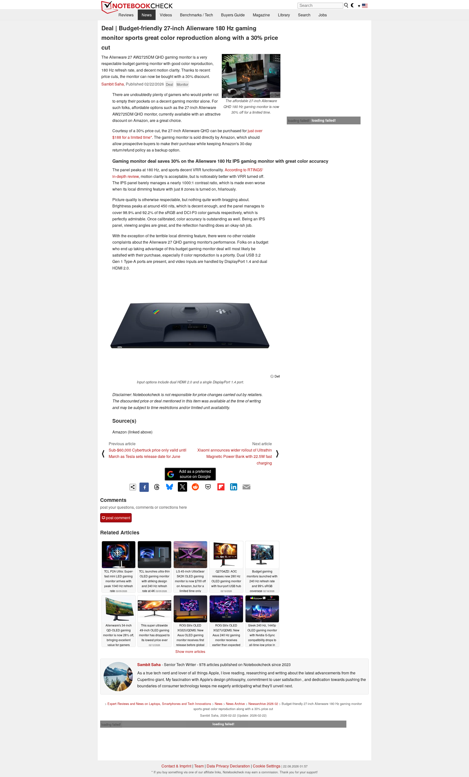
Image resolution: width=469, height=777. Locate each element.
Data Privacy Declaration (228, 766)
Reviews (126, 15)
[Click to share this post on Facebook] (144, 487)
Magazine (261, 15)
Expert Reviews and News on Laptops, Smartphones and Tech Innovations (159, 703)
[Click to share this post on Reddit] (195, 486)
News (147, 15)
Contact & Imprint (176, 766)
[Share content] (132, 487)
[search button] (346, 5)
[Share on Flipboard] (220, 486)
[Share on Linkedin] (233, 486)
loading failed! (298, 120)
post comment (117, 517)
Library (284, 15)
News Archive (235, 703)
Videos (166, 15)
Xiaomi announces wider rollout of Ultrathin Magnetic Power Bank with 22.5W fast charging (234, 456)
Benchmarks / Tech (196, 15)
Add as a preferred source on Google (195, 473)
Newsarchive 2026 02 (263, 703)
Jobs (323, 15)
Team (199, 766)
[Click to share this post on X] (182, 486)
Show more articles (190, 651)
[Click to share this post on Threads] (156, 487)
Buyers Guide (233, 15)
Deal (169, 84)
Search (304, 15)
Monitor (182, 84)
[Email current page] (246, 487)
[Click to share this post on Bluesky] (169, 487)
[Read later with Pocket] (208, 486)
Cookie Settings (266, 766)
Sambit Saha (112, 84)
